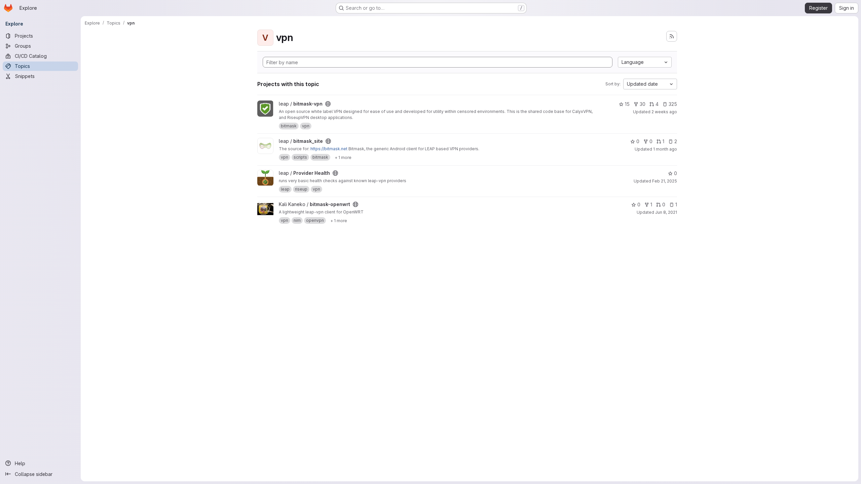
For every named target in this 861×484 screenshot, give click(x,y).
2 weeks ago (664, 111)
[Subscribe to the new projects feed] (671, 36)
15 (627, 104)
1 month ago (665, 149)
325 (673, 104)
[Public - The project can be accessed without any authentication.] (328, 104)
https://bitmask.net (328, 148)
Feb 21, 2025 (664, 181)
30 (642, 104)
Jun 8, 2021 (666, 212)
